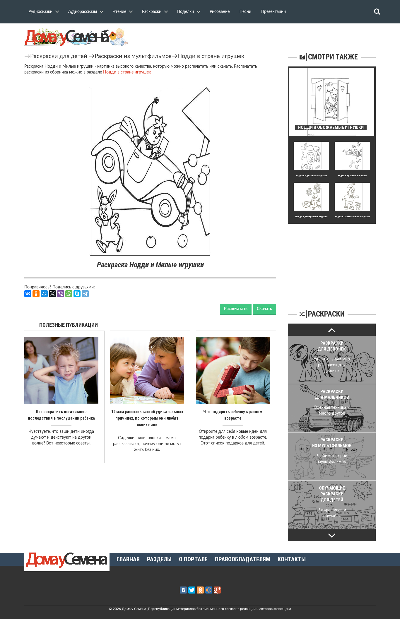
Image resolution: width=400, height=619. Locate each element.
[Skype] (77, 293)
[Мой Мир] (44, 293)
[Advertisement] (332, 260)
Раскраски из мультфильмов (133, 56)
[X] (52, 293)
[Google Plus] (217, 590)
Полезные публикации (68, 325)
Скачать (264, 309)
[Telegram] (85, 293)
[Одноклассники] (36, 293)
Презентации (273, 12)
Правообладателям (242, 559)
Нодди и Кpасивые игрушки (352, 175)
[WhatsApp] (68, 293)
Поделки (185, 12)
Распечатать (235, 309)
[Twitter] (191, 590)
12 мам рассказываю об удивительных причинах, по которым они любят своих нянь (147, 418)
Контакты (292, 559)
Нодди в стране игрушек (210, 56)
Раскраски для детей (58, 56)
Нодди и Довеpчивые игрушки (311, 216)
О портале (193, 559)
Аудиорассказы (82, 12)
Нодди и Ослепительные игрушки (352, 216)
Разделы (159, 559)
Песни (245, 12)
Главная (128, 559)
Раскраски (151, 12)
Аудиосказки (40, 12)
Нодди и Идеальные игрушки (311, 175)
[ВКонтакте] (27, 293)
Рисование (220, 12)
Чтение (119, 12)
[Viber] (60, 293)
